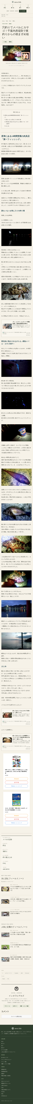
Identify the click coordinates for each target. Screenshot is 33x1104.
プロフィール (7, 1006)
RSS (8, 978)
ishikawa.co (4, 1095)
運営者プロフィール (5, 1083)
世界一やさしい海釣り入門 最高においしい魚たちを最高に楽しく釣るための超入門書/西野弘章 (16, 771)
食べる (2, 1043)
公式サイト (15, 1006)
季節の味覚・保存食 (5, 1075)
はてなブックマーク (8, 973)
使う (2, 1045)
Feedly (3, 978)
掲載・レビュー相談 (24, 1006)
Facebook (16, 973)
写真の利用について (5, 1089)
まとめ (7, 126)
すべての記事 (4, 1049)
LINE (22, 973)
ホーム (3, 20)
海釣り (14, 20)
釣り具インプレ (4, 1057)
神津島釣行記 (4, 1071)
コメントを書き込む (16, 1016)
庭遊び (2, 1073)
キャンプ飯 (3, 1061)
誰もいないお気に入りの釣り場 (13, 119)
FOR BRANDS (22, 11)
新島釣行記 (3, 1069)
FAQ (2, 1087)
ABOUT (8, 11)
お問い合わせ (4, 1085)
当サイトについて (5, 1081)
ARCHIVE (12, 11)
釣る (7, 20)
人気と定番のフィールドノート (8, 1051)
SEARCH (16, 11)
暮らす (2, 1047)
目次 (14, 112)
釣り (10, 20)
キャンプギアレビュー (6, 1059)
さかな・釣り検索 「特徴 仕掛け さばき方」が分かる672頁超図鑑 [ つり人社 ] (16, 808)
